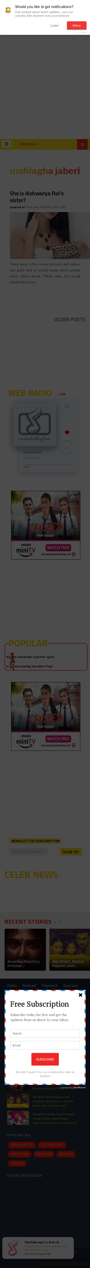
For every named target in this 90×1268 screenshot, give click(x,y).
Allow (76, 25)
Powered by (75, 32)
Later (55, 25)
